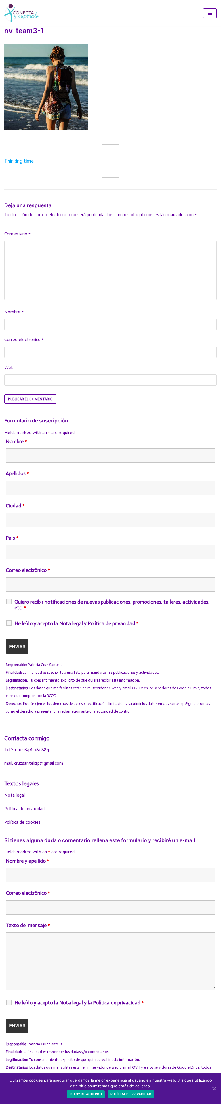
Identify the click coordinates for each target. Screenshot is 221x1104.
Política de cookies (22, 822)
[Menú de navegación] (210, 13)
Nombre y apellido (27, 861)
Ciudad (15, 506)
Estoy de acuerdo (86, 1094)
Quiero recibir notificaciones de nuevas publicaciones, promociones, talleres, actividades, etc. (111, 604)
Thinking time (19, 161)
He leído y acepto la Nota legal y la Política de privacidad (79, 1003)
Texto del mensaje (28, 925)
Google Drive (188, 688)
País (12, 538)
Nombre (14, 312)
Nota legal (14, 795)
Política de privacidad (24, 808)
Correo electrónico (24, 339)
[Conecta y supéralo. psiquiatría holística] (21, 13)
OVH (136, 688)
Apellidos (17, 473)
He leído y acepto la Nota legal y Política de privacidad (76, 623)
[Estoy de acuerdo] (214, 1088)
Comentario (17, 234)
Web (9, 367)
